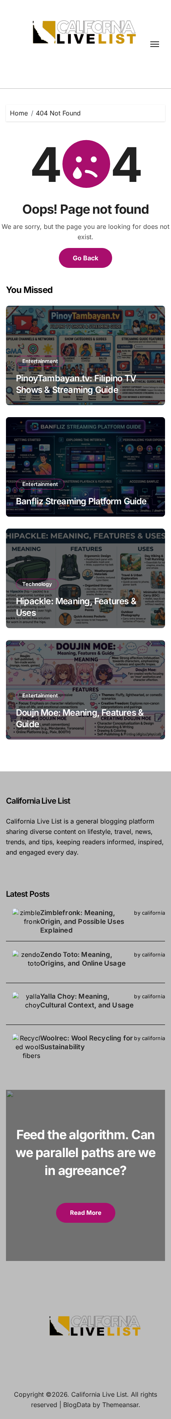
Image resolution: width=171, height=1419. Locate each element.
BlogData (77, 1405)
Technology (37, 584)
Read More (85, 1212)
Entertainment (40, 361)
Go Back (85, 258)
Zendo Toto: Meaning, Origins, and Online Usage (83, 959)
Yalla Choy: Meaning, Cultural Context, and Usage (87, 1000)
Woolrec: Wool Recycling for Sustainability (86, 1042)
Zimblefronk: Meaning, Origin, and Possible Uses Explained (82, 921)
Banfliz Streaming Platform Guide (81, 501)
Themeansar (120, 1405)
